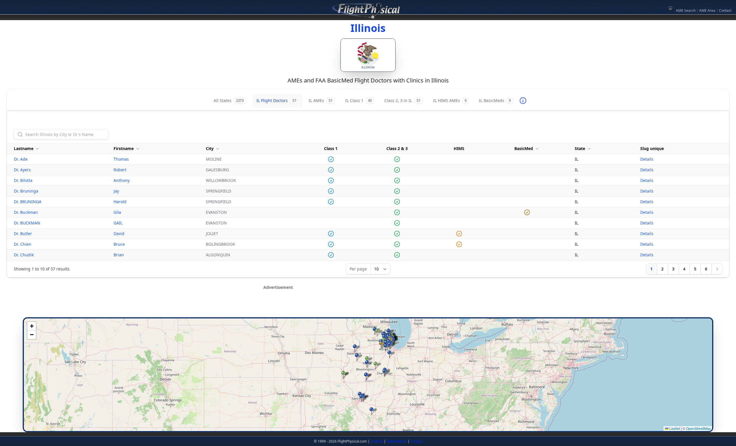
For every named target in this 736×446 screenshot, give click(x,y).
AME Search (685, 10)
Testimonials (397, 441)
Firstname (124, 148)
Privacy (416, 441)
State (580, 148)
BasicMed (523, 148)
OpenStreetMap (698, 428)
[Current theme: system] (670, 8)
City (210, 148)
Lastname (23, 148)
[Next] (717, 269)
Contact (725, 10)
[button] (367, 364)
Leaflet (674, 428)
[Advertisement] (368, 305)
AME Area (707, 10)
